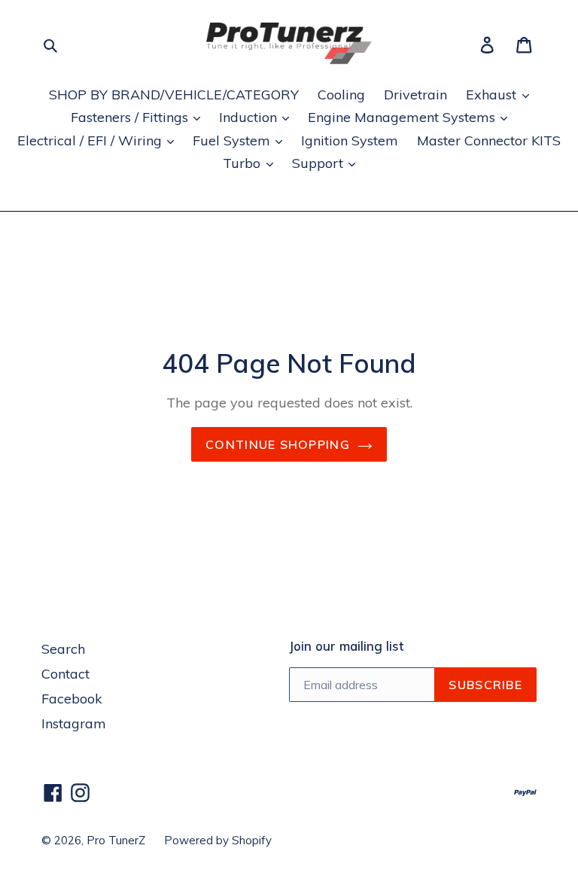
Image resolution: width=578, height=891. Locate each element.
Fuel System (233, 140)
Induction (250, 117)
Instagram (73, 723)
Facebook (71, 698)
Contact (65, 673)
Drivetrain (415, 94)
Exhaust (493, 94)
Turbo (243, 163)
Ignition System (349, 140)
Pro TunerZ (116, 840)
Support (319, 163)
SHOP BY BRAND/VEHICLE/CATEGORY (174, 94)
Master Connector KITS (489, 140)
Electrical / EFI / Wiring (91, 140)
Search (63, 649)
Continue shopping (277, 444)
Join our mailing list (346, 646)
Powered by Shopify (218, 840)
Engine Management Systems (403, 117)
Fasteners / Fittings (131, 117)
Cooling (341, 94)
